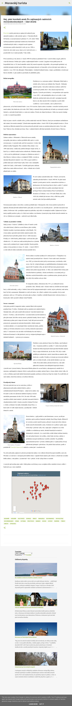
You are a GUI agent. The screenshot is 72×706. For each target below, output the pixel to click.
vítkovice (13, 523)
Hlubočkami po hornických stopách (25, 667)
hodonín (13, 518)
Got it (41, 704)
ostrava (23, 521)
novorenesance (8, 521)
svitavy (50, 521)
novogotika (59, 518)
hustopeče (21, 518)
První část (6, 33)
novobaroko (50, 518)
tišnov (63, 521)
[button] (5, 28)
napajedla (41, 518)
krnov (34, 518)
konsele (28, 518)
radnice (38, 521)
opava (17, 521)
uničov (6, 523)
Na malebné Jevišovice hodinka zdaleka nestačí (28, 577)
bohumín (6, 518)
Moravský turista (16, 3)
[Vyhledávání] (29, 3)
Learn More (33, 704)
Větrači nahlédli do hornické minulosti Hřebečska (29, 607)
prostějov (31, 521)
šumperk (56, 521)
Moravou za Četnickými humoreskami (26, 637)
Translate (28, 555)
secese (44, 521)
